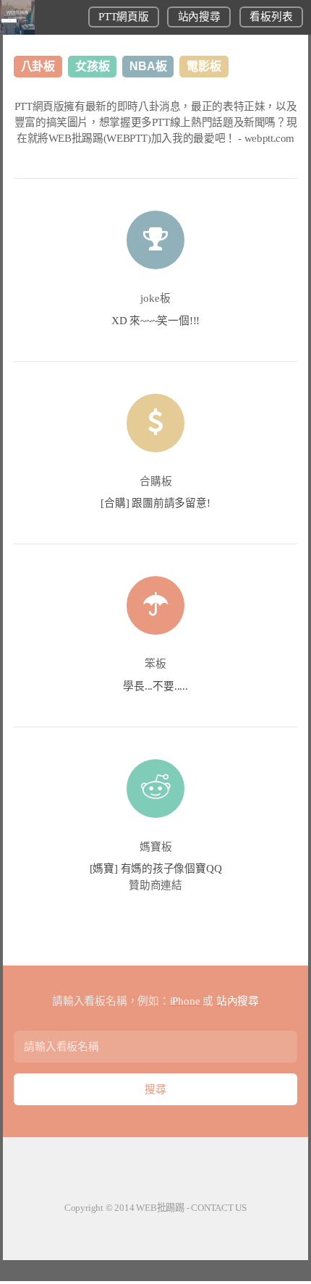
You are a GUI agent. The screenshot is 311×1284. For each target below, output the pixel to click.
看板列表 (271, 16)
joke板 (155, 298)
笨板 (155, 664)
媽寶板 (156, 847)
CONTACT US (219, 1207)
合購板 (156, 481)
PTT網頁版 (123, 16)
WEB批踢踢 (160, 1207)
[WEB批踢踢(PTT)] (17, 31)
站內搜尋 (199, 16)
